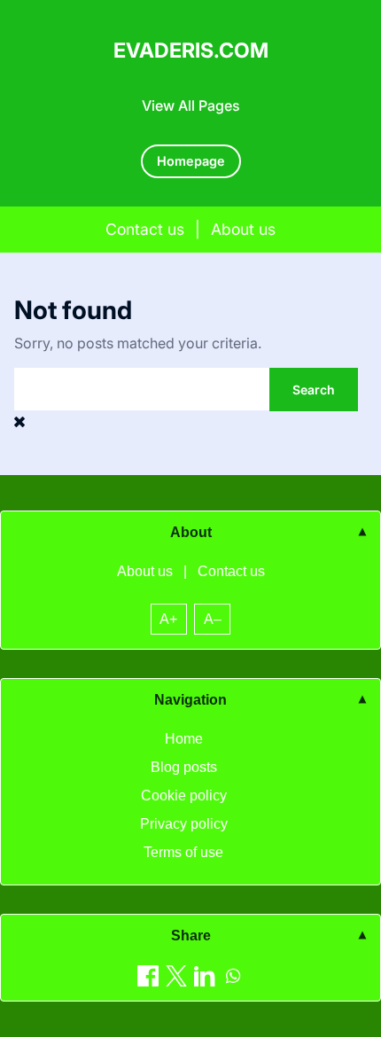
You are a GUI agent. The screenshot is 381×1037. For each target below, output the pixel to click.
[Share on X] (176, 975)
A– (213, 619)
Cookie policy (184, 795)
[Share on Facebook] (148, 975)
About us (243, 229)
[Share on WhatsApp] (233, 975)
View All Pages (191, 105)
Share (191, 935)
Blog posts (184, 767)
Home (184, 738)
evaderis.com (190, 50)
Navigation (190, 699)
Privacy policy (184, 823)
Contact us (144, 229)
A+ (168, 619)
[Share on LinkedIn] (204, 975)
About (191, 532)
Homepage (191, 160)
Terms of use (183, 852)
